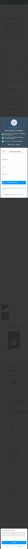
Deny (8, 546)
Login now (21, 194)
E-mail (4, 166)
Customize (19, 546)
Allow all (14, 542)
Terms (18, 188)
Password (4, 174)
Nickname (4, 159)
